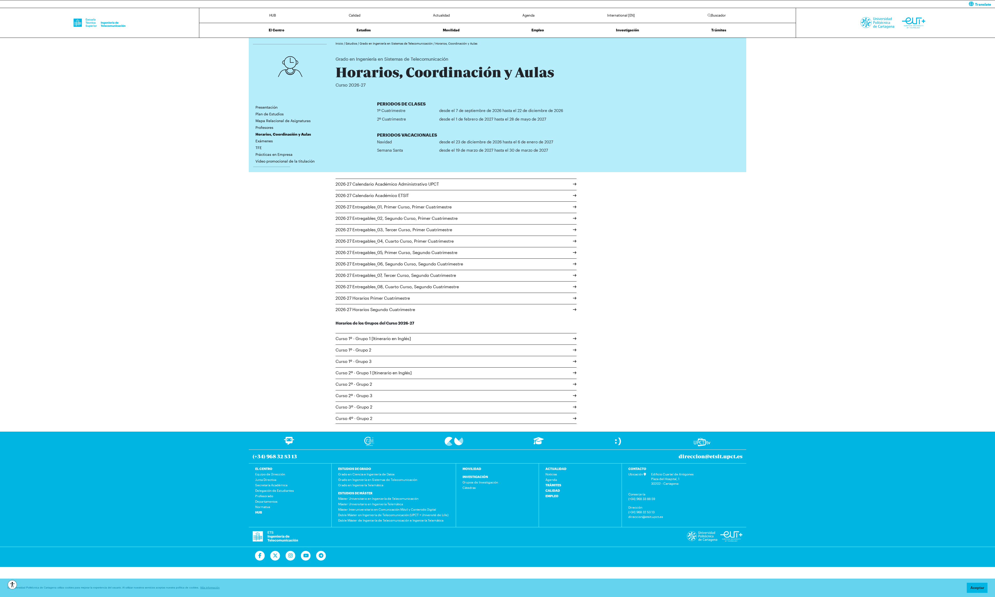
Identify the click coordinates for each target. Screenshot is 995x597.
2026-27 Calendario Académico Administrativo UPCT (387, 183)
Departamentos (266, 501)
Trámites (718, 30)
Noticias (551, 474)
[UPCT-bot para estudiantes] (289, 443)
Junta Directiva (265, 479)
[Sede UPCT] (618, 441)
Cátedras (469, 487)
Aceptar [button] (977, 588)
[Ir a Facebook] (260, 556)
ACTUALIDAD (555, 468)
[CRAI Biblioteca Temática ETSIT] (369, 441)
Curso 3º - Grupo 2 (354, 406)
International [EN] (621, 15)
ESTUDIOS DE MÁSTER (355, 493)
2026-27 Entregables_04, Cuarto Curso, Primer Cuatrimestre (395, 240)
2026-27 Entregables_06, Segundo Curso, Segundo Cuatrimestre (399, 263)
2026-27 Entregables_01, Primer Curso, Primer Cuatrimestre (394, 206)
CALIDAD (552, 490)
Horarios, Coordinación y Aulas (456, 43)
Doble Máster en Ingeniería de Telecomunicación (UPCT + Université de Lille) (393, 515)
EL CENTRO (263, 468)
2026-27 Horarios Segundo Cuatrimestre (375, 309)
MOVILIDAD (472, 468)
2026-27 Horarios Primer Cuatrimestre (373, 298)
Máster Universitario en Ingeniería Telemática (370, 504)
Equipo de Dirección (270, 474)
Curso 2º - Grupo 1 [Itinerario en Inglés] (374, 372)
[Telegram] (321, 556)
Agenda (528, 15)
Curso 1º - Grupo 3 (354, 361)
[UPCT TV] (702, 441)
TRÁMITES (553, 485)
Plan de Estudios (269, 114)
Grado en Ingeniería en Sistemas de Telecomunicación (396, 43)
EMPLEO (551, 496)
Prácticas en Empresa (274, 154)
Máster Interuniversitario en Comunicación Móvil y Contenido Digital (387, 509)
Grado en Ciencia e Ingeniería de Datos (366, 474)
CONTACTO (637, 468)
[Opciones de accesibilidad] (12, 584)
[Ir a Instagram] (290, 556)
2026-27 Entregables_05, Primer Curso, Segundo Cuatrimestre (396, 252)
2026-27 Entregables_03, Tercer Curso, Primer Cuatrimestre (394, 229)
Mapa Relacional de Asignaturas (283, 120)
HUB (272, 15)
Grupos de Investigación (480, 482)
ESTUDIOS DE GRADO (354, 468)
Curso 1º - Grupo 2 (353, 349)
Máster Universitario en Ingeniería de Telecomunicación (378, 498)
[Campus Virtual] (454, 441)
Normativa (262, 507)
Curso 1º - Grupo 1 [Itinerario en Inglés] (373, 338)
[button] (748, 4)
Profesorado (264, 496)
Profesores (264, 127)
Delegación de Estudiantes (274, 490)
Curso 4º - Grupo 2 (354, 418)
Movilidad (451, 30)
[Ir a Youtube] (305, 556)
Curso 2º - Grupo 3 (354, 395)
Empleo (537, 30)
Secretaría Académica (271, 485)
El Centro (276, 30)
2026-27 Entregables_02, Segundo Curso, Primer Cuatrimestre (397, 218)
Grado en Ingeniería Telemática (360, 485)
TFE (258, 147)
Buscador (718, 15)
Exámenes (264, 141)
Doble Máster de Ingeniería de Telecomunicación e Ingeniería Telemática (390, 520)
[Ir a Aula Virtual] (539, 443)
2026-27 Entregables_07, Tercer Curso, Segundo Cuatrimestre (396, 275)
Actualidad (441, 15)
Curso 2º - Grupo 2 (354, 384)
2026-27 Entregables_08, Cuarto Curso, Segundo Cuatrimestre (397, 286)
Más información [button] (210, 587)
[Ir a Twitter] (275, 556)
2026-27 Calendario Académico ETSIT (372, 195)
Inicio (340, 43)
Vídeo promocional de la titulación (285, 161)
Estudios (364, 30)
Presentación (266, 107)
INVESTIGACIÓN (475, 477)
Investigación (627, 30)
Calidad (354, 15)
